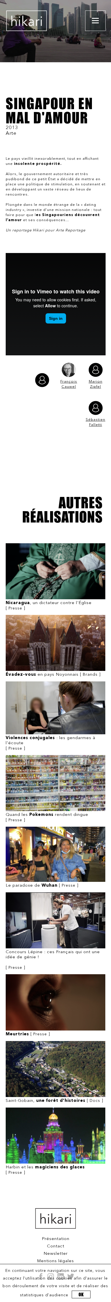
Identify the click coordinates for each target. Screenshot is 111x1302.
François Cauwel (68, 384)
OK (81, 1294)
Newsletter (56, 1254)
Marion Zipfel (95, 384)
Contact (55, 1246)
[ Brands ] (53, 675)
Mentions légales (55, 1261)
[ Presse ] (49, 605)
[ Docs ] (54, 1101)
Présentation (55, 1239)
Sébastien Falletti (95, 422)
